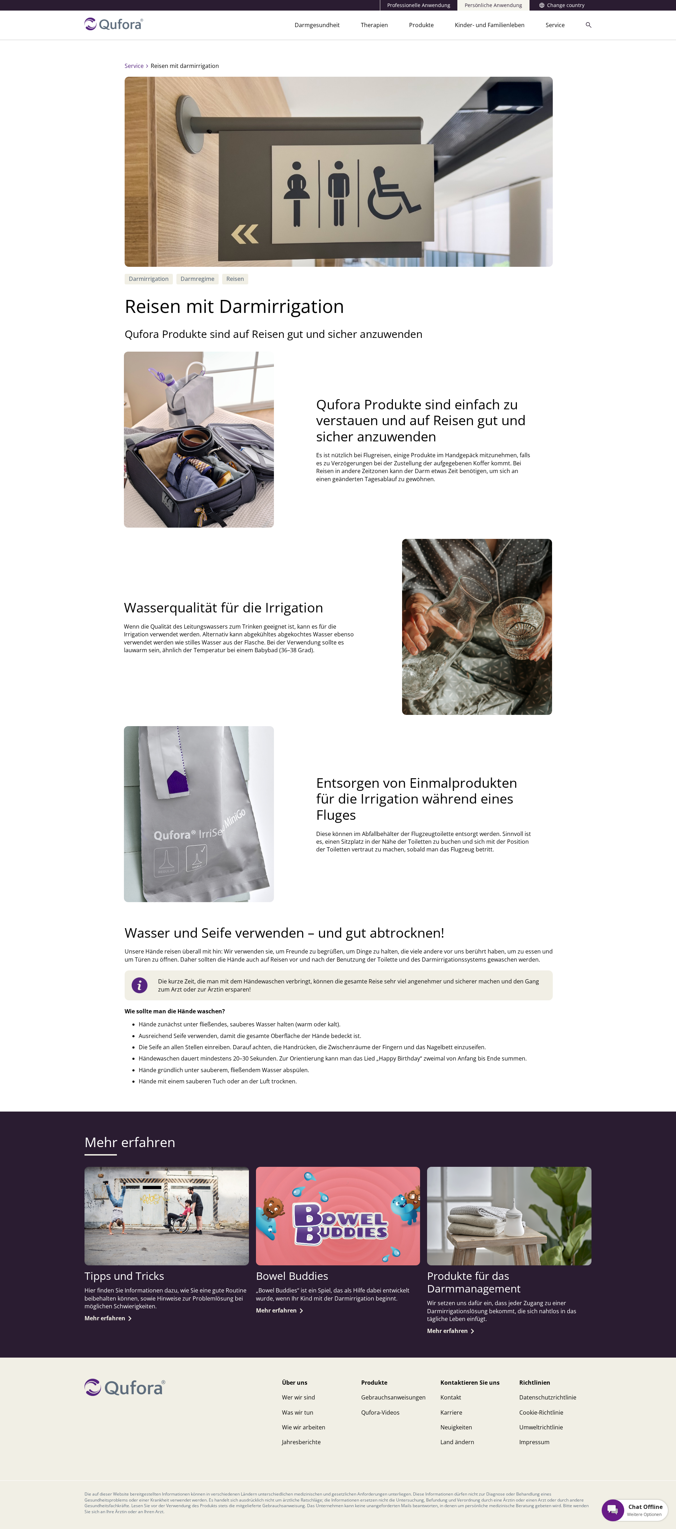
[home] (113, 28)
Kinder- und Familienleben (490, 25)
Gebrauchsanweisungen (393, 1397)
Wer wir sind (298, 1397)
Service (555, 25)
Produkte (421, 25)
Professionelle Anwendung (418, 5)
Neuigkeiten (456, 1427)
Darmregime (197, 279)
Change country (565, 5)
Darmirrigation (149, 279)
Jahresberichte (301, 1442)
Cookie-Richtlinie (541, 1412)
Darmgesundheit (317, 25)
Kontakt (450, 1397)
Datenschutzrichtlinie (547, 1397)
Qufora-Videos (380, 1412)
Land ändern (457, 1442)
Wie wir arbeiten (303, 1427)
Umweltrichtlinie (541, 1427)
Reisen (235, 279)
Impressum (534, 1442)
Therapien (374, 25)
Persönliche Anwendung (493, 5)
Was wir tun (297, 1412)
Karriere (451, 1412)
